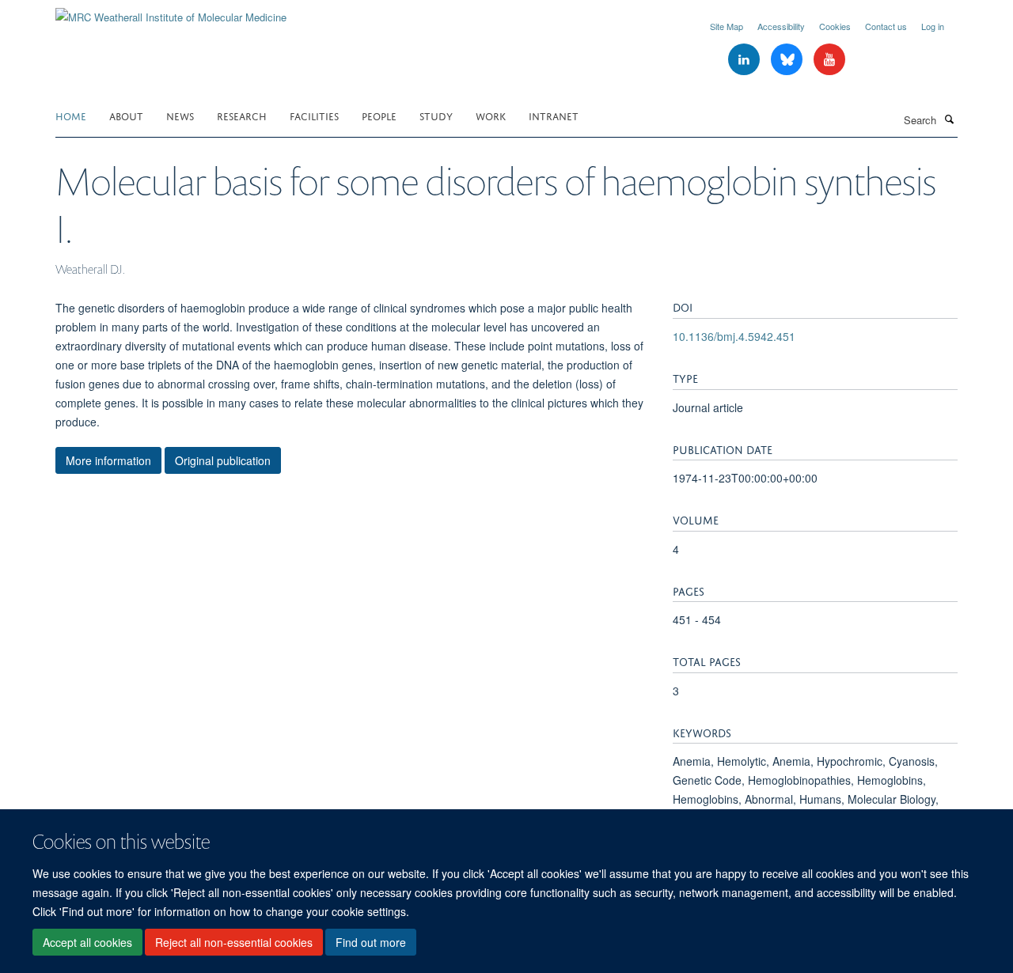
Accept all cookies (87, 942)
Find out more (371, 942)
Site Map (726, 26)
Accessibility (781, 26)
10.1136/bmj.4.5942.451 (734, 336)
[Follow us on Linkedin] (745, 59)
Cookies (835, 26)
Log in (932, 26)
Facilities (314, 115)
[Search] (949, 118)
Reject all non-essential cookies (234, 942)
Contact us (886, 26)
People (379, 115)
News (180, 115)
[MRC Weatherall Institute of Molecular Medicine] (170, 11)
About (126, 115)
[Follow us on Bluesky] (788, 59)
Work (491, 115)
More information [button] (108, 460)
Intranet (554, 115)
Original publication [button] (223, 460)
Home (70, 115)
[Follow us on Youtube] (829, 59)
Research (242, 115)
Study (436, 115)
